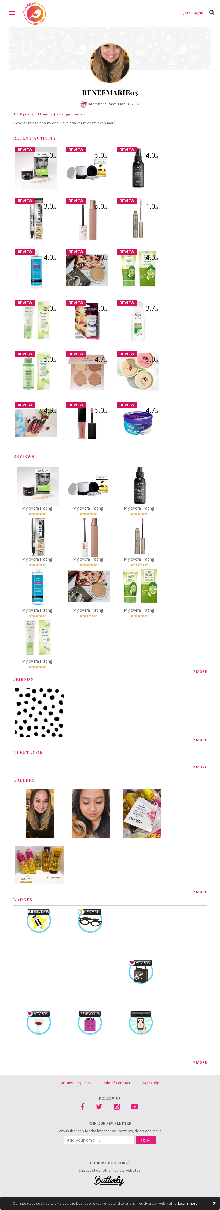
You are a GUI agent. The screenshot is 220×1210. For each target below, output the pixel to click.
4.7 (101, 359)
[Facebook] (82, 1107)
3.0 (50, 205)
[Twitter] (99, 1107)
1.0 (152, 205)
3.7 (152, 308)
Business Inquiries (75, 1082)
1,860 (23, 114)
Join (145, 1140)
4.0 (152, 154)
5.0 (50, 154)
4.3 (152, 256)
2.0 (101, 256)
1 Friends (45, 114)
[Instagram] (116, 1107)
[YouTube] (134, 1107)
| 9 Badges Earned (69, 114)
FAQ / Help (150, 1082)
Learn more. (188, 1203)
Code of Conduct (116, 1082)
